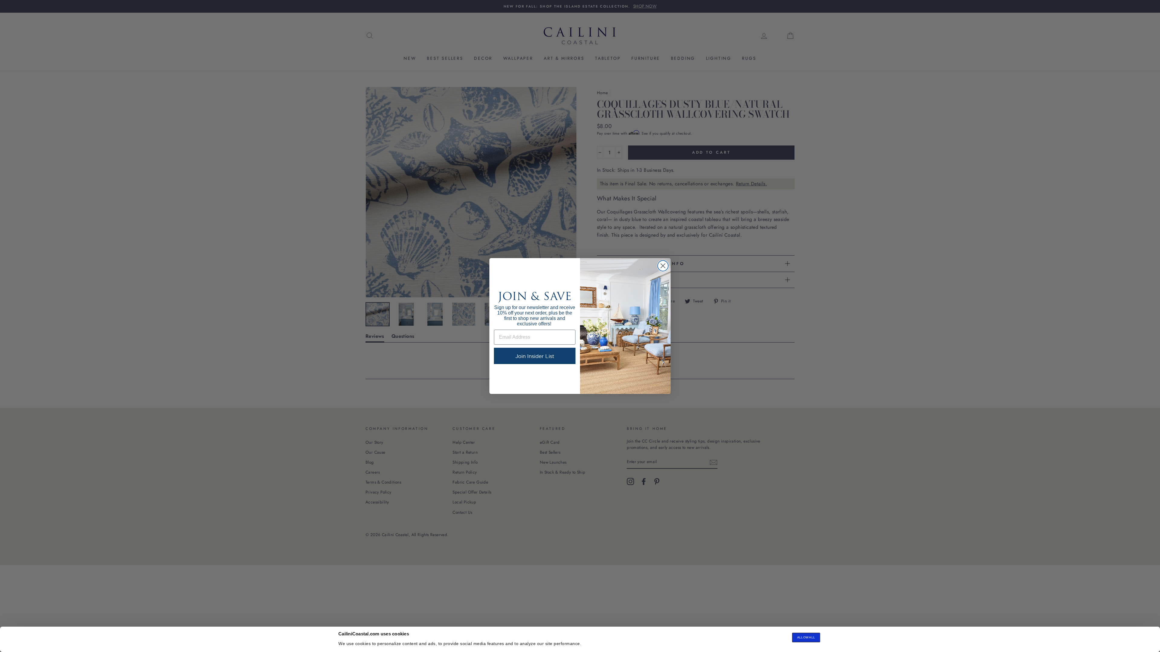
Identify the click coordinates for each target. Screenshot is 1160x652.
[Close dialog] (663, 265)
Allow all (806, 637)
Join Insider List (534, 356)
